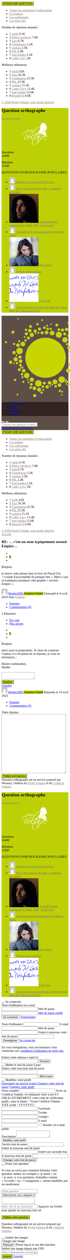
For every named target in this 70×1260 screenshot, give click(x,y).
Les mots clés (17, 20)
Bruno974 (18, 95)
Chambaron (19, 44)
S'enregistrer (28, 1017)
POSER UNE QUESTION (17, 3)
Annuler (7, 685)
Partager (14, 603)
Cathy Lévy (19, 58)
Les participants (19, 17)
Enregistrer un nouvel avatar (19, 1083)
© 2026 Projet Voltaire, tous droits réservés (28, 102)
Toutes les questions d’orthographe (30, 10)
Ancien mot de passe (14, 1144)
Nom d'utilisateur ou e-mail (18, 1005)
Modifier (7, 681)
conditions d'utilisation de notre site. (42, 1050)
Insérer (7, 1256)
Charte (13, 414)
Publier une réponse (14, 776)
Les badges (16, 13)
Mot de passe (46, 1009)
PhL (15, 51)
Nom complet (10, 1090)
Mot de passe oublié (50, 1013)
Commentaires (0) (20, 607)
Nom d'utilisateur (12, 1024)
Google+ (43, 1116)
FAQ (12, 407)
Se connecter (27, 1040)
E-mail (64, 1024)
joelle (15, 34)
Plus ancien (16, 623)
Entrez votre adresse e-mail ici (20, 1057)
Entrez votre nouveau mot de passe (23, 1068)
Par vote (14, 620)
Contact (14, 410)
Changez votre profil (21, 1087)
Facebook (44, 1108)
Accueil (6, 534)
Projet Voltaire (36, 783)
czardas (17, 47)
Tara (15, 40)
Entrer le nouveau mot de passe (21, 1148)
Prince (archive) (22, 37)
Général (20, 597)
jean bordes (19, 54)
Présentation (16, 403)
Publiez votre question (15, 1217)
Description (9, 1136)
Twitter (42, 1112)
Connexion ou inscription (17, 428)
